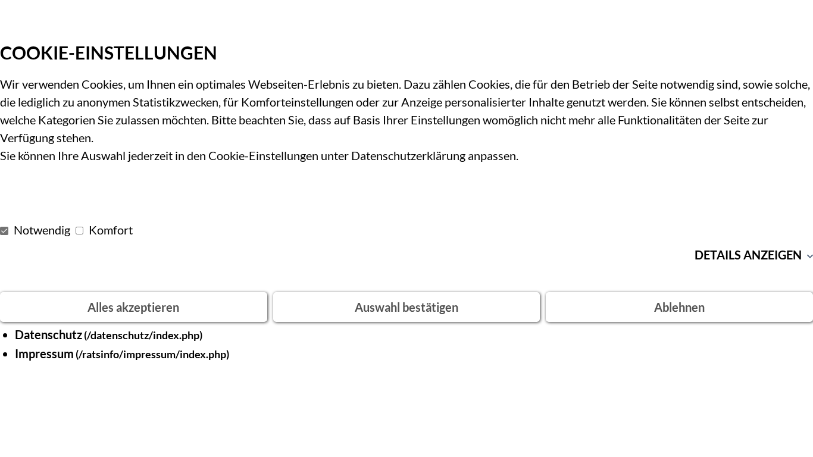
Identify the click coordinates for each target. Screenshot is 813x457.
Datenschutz (48, 334)
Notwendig (42, 230)
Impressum (44, 353)
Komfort (109, 230)
